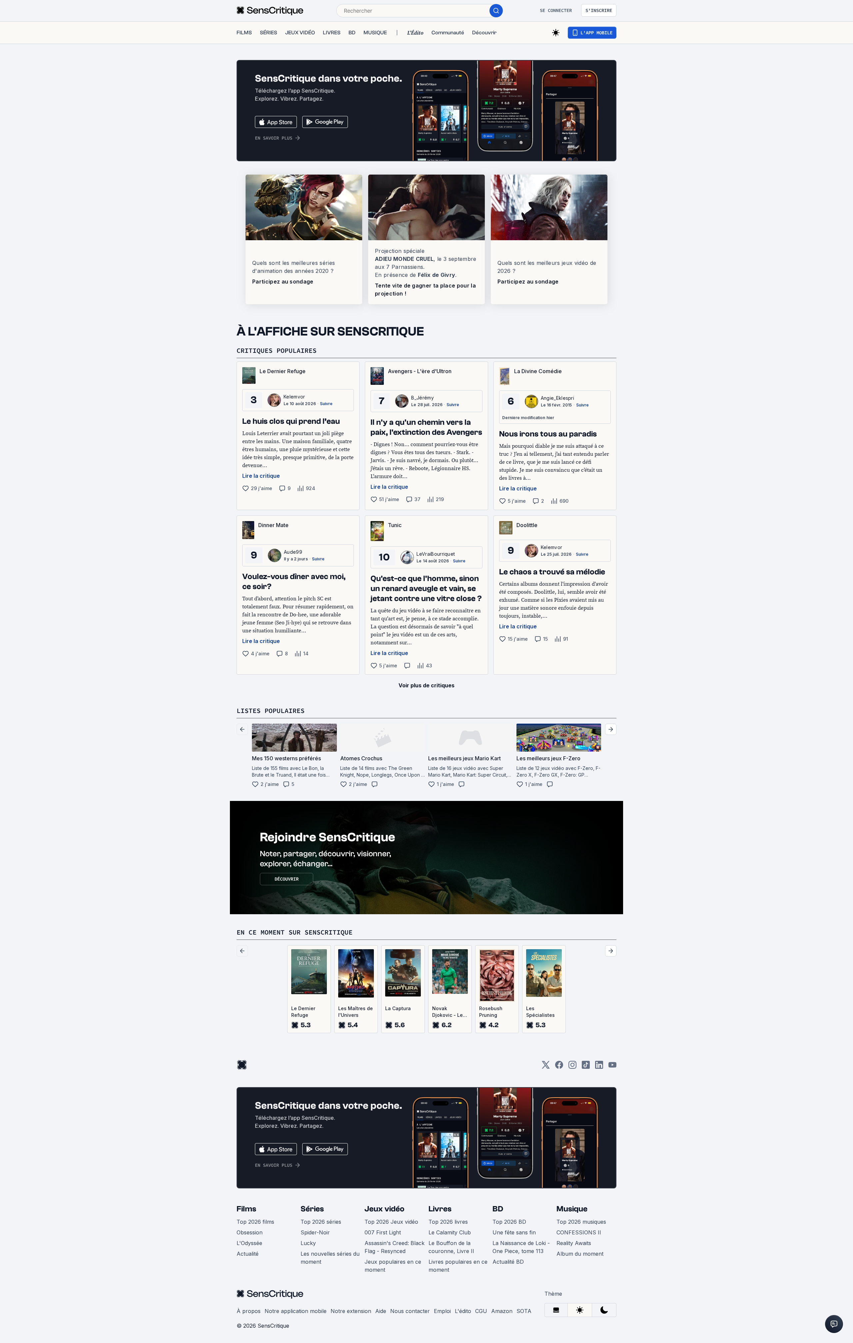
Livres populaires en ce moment (457, 1265)
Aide (380, 1311)
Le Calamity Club (449, 1232)
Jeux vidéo (385, 1208)
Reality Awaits (573, 1243)
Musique (571, 1208)
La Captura (398, 1008)
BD (497, 1208)
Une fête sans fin (514, 1232)
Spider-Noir (315, 1232)
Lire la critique (261, 475)
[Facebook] (559, 1067)
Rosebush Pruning (490, 1012)
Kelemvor (294, 396)
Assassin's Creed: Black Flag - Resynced (395, 1247)
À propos (249, 1311)
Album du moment (579, 1253)
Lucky (308, 1243)
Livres (439, 1208)
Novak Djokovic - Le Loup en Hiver (448, 1012)
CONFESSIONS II (578, 1232)
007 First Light (383, 1232)
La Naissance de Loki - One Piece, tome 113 (521, 1247)
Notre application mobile (296, 1311)
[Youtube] (612, 1067)
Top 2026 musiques (581, 1221)
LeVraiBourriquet (436, 554)
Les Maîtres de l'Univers (355, 1012)
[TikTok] (586, 1067)
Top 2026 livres (448, 1221)
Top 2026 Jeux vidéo (391, 1221)
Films (246, 1208)
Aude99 (293, 552)
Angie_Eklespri (557, 398)
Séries (312, 1208)
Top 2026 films (255, 1221)
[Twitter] (546, 1067)
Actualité (248, 1253)
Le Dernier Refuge (303, 1012)
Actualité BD (508, 1261)
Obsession (250, 1232)
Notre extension (351, 1311)
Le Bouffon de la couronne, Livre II (451, 1247)
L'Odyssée (249, 1243)
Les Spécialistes (540, 1012)
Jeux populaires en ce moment (393, 1265)
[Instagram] (572, 1067)
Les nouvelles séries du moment (330, 1257)
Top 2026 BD (509, 1221)
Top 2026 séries (321, 1221)
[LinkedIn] (599, 1067)
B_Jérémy (422, 397)
